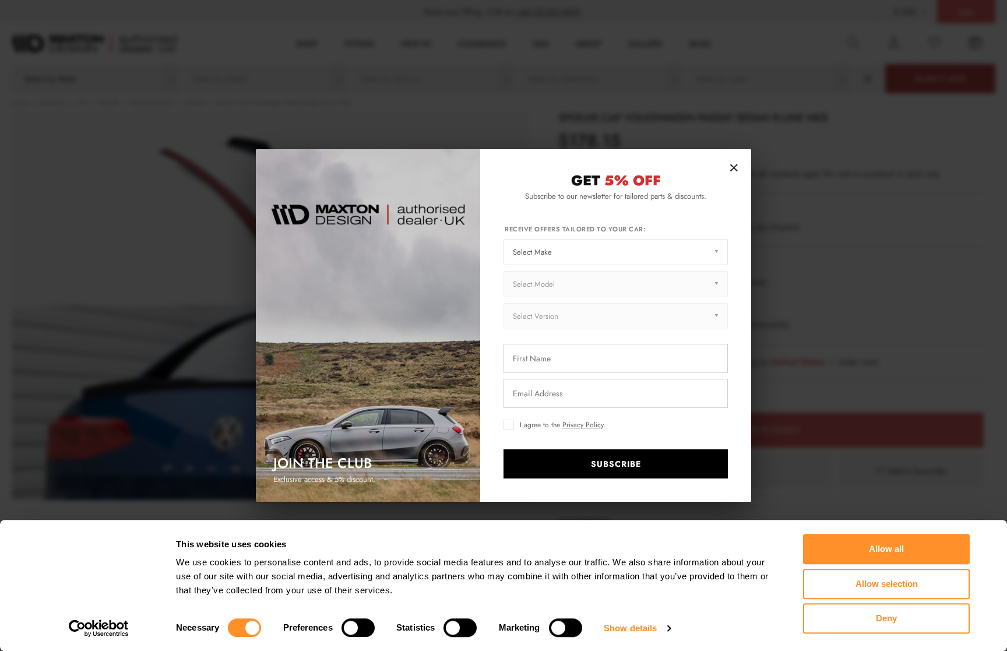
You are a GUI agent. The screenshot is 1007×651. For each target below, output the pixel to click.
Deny (886, 618)
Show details (630, 628)
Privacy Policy (582, 425)
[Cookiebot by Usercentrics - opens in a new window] (99, 628)
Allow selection (886, 584)
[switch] (358, 627)
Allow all (886, 549)
